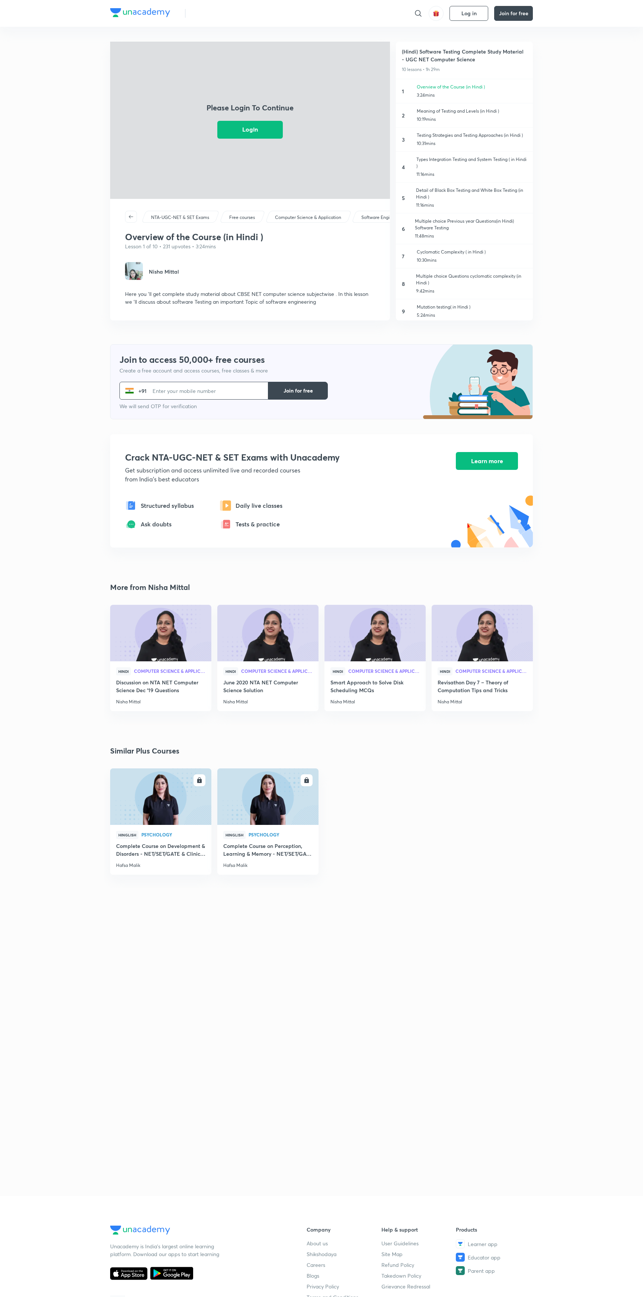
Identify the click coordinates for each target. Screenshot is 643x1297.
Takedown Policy (401, 1275)
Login (250, 129)
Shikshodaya (321, 1254)
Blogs (313, 1275)
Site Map (392, 1254)
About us (317, 1243)
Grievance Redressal (405, 1286)
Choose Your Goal (224, 13)
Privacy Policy (323, 1286)
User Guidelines (400, 1243)
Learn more (487, 461)
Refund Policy (397, 1264)
